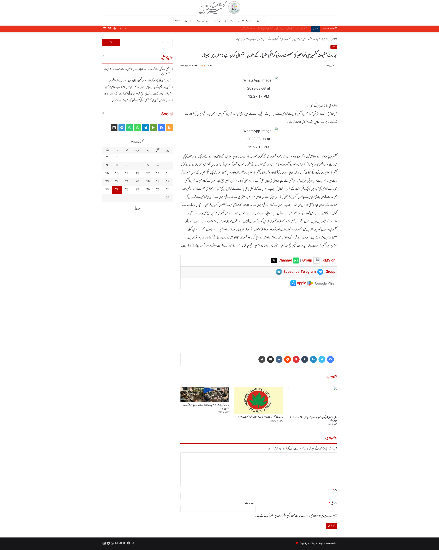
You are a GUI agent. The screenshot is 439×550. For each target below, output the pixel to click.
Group (306, 261)
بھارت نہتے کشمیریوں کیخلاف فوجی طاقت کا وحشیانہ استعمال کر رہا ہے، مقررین (260, 417)
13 (137, 173)
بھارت (217, 20)
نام (335, 490)
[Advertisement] (258, 319)
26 (148, 189)
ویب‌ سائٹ (250, 503)
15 (116, 173)
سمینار (323, 39)
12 (148, 173)
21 (126, 181)
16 (107, 173)
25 (157, 189)
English (176, 20)
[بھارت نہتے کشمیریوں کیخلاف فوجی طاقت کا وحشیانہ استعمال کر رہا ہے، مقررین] (258, 400)
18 (157, 181)
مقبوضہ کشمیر (245, 20)
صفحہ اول (261, 20)
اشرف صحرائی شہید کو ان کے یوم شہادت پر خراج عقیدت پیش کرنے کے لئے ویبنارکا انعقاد (313, 419)
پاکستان (229, 20)
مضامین (188, 20)
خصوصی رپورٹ (203, 20)
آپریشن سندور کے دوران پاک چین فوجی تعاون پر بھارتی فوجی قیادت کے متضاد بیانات (276, 28)
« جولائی (137, 208)
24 (167, 189)
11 (157, 173)
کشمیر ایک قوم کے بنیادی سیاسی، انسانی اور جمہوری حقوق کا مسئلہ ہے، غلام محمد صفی (138, 87)
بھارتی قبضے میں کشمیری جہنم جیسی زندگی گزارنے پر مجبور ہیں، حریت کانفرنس (141, 100)
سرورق (330, 39)
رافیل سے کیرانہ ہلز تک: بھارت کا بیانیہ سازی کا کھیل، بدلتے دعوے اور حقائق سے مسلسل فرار (137, 72)
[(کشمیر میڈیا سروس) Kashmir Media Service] (220, 7)
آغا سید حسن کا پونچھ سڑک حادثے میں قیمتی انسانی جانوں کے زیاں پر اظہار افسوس (140, 80)
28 (126, 189)
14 (126, 173)
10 (167, 173)
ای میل (333, 503)
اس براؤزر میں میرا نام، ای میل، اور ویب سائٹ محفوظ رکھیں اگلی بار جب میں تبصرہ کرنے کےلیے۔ (295, 516)
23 (107, 181)
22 (116, 181)
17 (167, 181)
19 (148, 181)
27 (137, 189)
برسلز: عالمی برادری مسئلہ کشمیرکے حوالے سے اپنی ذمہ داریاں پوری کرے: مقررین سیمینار (206, 407)
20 (137, 181)
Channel (285, 261)
